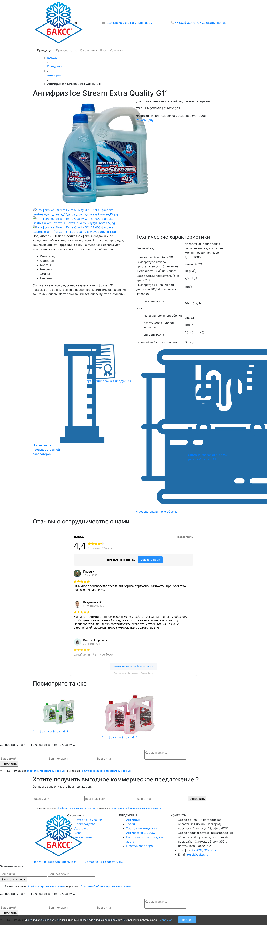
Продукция (45, 50)
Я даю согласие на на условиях (68, 770)
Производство (66, 50)
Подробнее (165, 919)
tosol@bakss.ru (116, 22)
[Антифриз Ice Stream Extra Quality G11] (105, 153)
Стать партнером (140, 22)
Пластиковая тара (139, 846)
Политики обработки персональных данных (105, 770)
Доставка (81, 828)
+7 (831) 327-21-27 (188, 22)
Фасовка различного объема (156, 511)
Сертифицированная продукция (107, 381)
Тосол (130, 824)
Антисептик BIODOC (140, 833)
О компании (88, 50)
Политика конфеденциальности (55, 862)
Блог (103, 50)
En (69, 22)
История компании (88, 819)
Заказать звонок (214, 22)
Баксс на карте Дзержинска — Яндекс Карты (133, 673)
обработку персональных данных (46, 770)
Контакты (117, 50)
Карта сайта (83, 837)
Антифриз (54, 75)
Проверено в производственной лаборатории (46, 449)
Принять (187, 919)
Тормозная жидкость (141, 828)
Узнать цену (144, 120)
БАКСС (52, 57)
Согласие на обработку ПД (103, 862)
